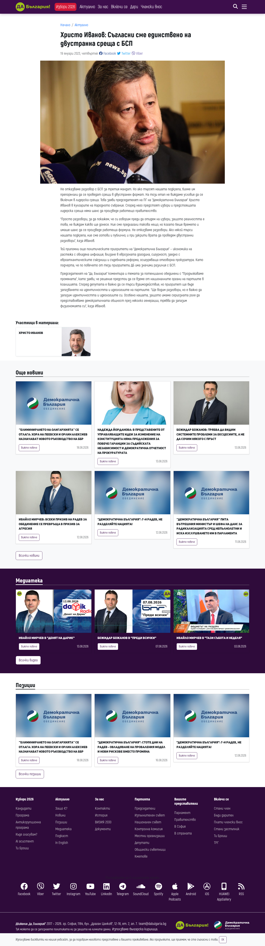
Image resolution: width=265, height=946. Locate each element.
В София (180, 826)
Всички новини (29, 555)
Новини (60, 815)
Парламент (182, 813)
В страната (183, 833)
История (101, 815)
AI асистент (25, 841)
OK (222, 939)
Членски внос (151, 6)
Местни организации (150, 836)
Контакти (102, 808)
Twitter (126, 53)
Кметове (141, 856)
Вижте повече (29, 448)
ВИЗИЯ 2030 (103, 822)
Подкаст (61, 836)
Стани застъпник (226, 829)
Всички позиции (30, 774)
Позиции (25, 685)
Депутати (142, 842)
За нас (103, 6)
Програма (22, 815)
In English (61, 842)
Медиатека (29, 580)
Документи (103, 829)
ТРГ (216, 842)
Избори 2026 (65, 6)
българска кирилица (143, 929)
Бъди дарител (224, 815)
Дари (134, 6)
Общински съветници (150, 849)
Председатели (145, 808)
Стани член (222, 808)
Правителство (185, 819)
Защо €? (61, 808)
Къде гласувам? (26, 834)
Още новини (29, 372)
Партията (142, 799)
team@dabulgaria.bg (152, 923)
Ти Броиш (22, 848)
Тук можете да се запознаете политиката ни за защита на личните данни (63, 929)
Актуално (87, 6)
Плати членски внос (228, 822)
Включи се (119, 6)
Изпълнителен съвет (150, 815)
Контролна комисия (149, 829)
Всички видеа (28, 660)
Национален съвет (148, 822)
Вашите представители (186, 801)
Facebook (109, 53)
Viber (139, 53)
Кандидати (23, 808)
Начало (65, 25)
